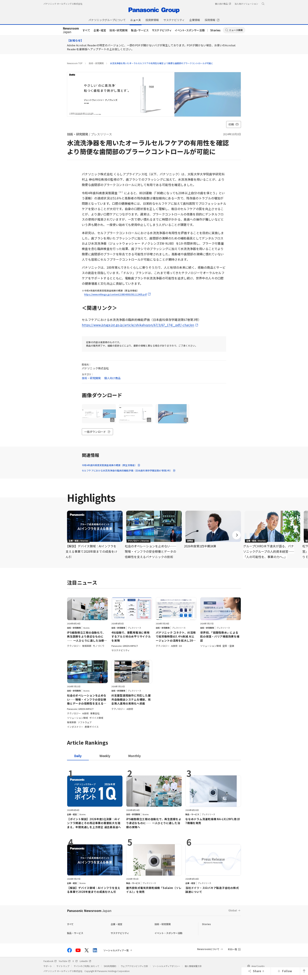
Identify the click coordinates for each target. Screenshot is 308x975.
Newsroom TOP (75, 63)
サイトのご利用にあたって (86, 966)
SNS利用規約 (110, 966)
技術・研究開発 (118, 30)
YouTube (63, 961)
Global (233, 910)
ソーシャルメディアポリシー (166, 966)
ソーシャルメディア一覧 (116, 950)
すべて (86, 30)
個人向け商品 (112, 378)
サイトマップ (63, 966)
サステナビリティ (162, 30)
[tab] (104, 756)
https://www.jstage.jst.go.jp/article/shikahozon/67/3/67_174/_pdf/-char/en (138, 325)
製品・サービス (140, 30)
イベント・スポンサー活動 (190, 30)
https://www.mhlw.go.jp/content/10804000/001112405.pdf (115, 294)
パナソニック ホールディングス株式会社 (62, 3)
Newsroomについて (208, 949)
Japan (71, 30)
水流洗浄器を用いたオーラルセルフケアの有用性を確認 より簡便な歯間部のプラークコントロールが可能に (161, 63)
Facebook (48, 961)
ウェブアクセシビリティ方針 (134, 966)
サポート (47, 966)
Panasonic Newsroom (89, 910)
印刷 (231, 124)
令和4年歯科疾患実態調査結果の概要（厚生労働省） (109, 465)
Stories (215, 30)
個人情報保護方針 (193, 966)
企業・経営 (100, 30)
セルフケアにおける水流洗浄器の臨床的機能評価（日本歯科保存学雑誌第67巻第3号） (127, 470)
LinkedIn (84, 961)
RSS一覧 (232, 949)
